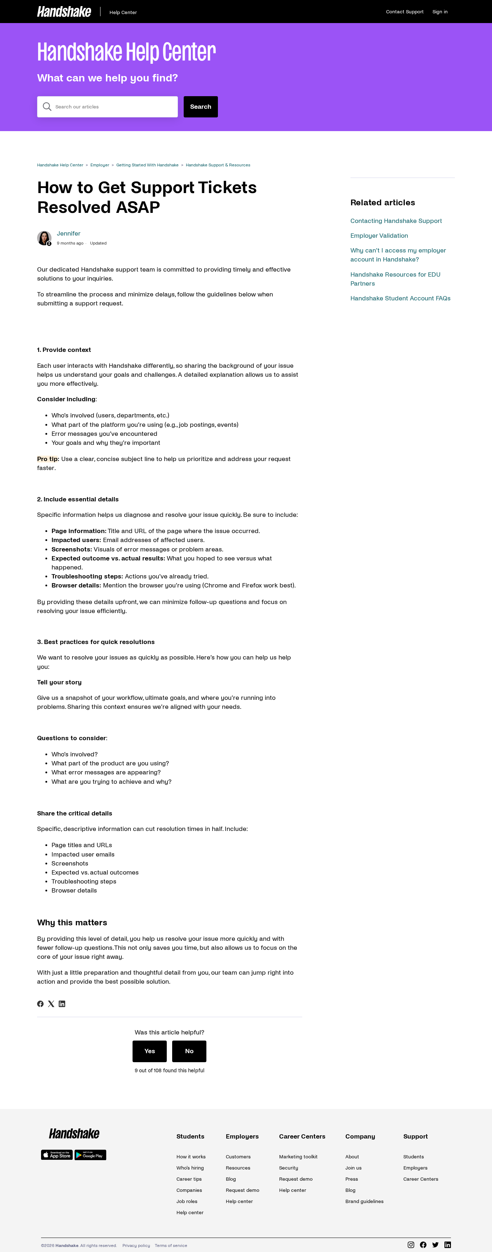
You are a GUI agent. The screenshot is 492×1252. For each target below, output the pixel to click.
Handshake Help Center (60, 165)
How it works (191, 1156)
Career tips (189, 1179)
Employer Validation (379, 235)
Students (190, 1136)
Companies (189, 1190)
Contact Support (405, 11)
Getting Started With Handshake (147, 165)
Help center (189, 1212)
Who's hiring (190, 1168)
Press (351, 1179)
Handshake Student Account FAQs (400, 298)
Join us (353, 1168)
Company (360, 1136)
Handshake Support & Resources (218, 165)
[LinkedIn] (62, 1004)
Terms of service (171, 1245)
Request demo (242, 1190)
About (352, 1156)
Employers (242, 1136)
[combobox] (107, 106)
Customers (238, 1156)
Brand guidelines (364, 1201)
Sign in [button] (440, 11)
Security (288, 1168)
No (189, 1051)
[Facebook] (40, 1004)
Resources (238, 1168)
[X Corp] (51, 1004)
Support (415, 1136)
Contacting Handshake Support (396, 221)
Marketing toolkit (298, 1156)
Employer (99, 165)
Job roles (186, 1201)
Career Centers (302, 1136)
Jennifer (69, 233)
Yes (149, 1051)
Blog (231, 1179)
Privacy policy (136, 1245)
